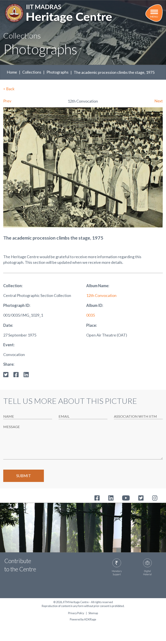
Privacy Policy (76, 613)
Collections (31, 72)
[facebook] (16, 374)
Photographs (57, 72)
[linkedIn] (26, 374)
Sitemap (93, 613)
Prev (7, 100)
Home (12, 72)
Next (158, 100)
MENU (154, 16)
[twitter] (5, 374)
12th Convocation (101, 295)
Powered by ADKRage (83, 619)
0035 (90, 315)
